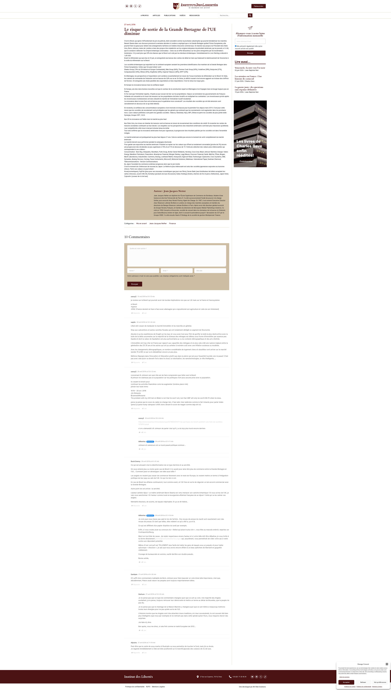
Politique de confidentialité (364, 686)
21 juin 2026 (239, 81)
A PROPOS (145, 15)
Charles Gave (249, 81)
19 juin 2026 (239, 92)
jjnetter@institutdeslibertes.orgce (168, 539)
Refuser (363, 682)
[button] (387, 664)
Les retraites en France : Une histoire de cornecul (248, 77)
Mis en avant (141, 223)
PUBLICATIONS (169, 15)
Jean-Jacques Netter (158, 223)
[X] (135, 6)
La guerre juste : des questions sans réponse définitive (249, 88)
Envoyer (134, 284)
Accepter (346, 682)
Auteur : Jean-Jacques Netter (170, 191)
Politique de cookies (350, 686)
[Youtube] (127, 6)
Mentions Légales (377, 686)
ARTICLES (156, 15)
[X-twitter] (260, 676)
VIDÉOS (182, 15)
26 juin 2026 (239, 70)
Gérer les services (344, 677)
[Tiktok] (139, 6)
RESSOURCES (194, 15)
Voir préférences (380, 682)
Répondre (136, 313)
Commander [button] (246, 161)
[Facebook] (131, 6)
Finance (172, 223)
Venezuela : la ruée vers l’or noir (250, 67)
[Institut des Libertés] (195, 6)
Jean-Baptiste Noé (251, 70)
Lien (145, 313)
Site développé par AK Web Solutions (252, 687)
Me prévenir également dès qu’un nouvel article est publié (248, 47)
